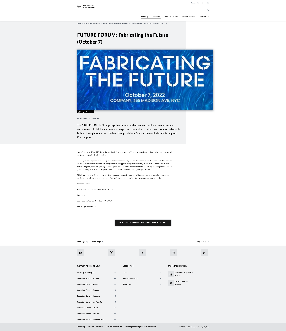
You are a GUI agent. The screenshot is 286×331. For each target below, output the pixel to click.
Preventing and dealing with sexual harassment (140, 327)
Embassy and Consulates (151, 17)
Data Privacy (81, 327)
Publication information (96, 327)
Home (79, 23)
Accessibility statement (114, 327)
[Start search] (207, 9)
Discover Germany (189, 16)
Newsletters (204, 16)
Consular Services (171, 16)
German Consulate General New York (115, 23)
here (91, 206)
